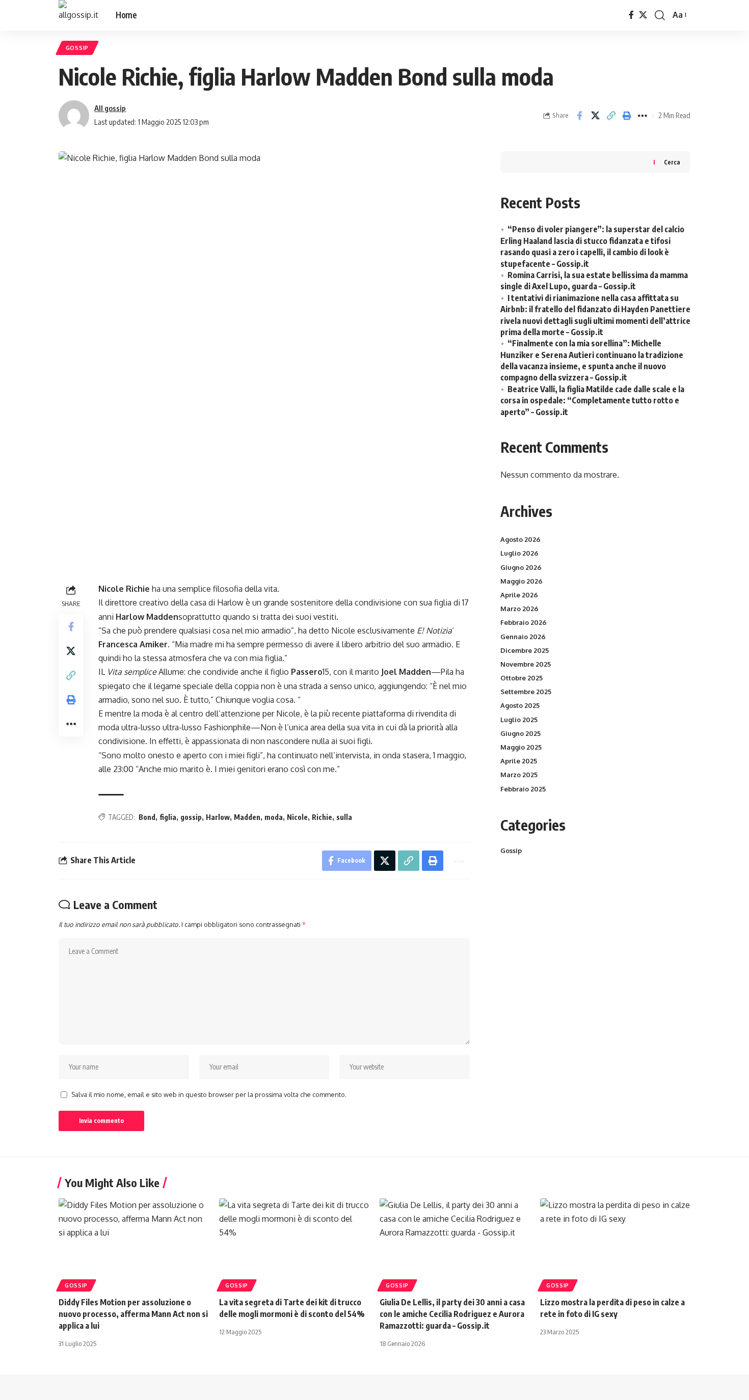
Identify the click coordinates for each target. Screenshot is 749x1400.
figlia (167, 817)
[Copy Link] (611, 115)
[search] (660, 15)
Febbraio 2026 (523, 622)
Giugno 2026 (521, 567)
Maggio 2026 (521, 581)
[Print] (627, 115)
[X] (643, 15)
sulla (344, 817)
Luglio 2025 (519, 720)
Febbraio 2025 (523, 789)
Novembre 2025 (525, 664)
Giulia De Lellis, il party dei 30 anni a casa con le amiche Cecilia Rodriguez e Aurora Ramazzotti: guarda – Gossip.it (452, 1314)
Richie (322, 817)
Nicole (297, 817)
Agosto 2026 (520, 539)
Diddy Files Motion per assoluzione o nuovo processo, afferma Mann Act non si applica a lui (133, 1314)
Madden (247, 817)
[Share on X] (595, 115)
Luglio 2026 (519, 553)
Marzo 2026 (519, 609)
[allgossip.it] (79, 15)
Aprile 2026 (519, 595)
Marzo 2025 (519, 775)
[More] (642, 115)
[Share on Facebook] (579, 115)
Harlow (218, 817)
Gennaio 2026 (523, 637)
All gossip (110, 108)
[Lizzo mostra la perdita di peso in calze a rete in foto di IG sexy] (615, 1243)
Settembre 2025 (525, 692)
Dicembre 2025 (524, 650)
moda (273, 817)
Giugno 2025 (520, 733)
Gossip (77, 47)
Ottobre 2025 (521, 678)
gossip (191, 817)
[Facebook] (631, 15)
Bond (147, 817)
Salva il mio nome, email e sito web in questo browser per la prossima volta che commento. (208, 1094)
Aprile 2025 (518, 761)
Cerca (672, 162)
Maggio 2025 (521, 747)
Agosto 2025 (520, 705)
